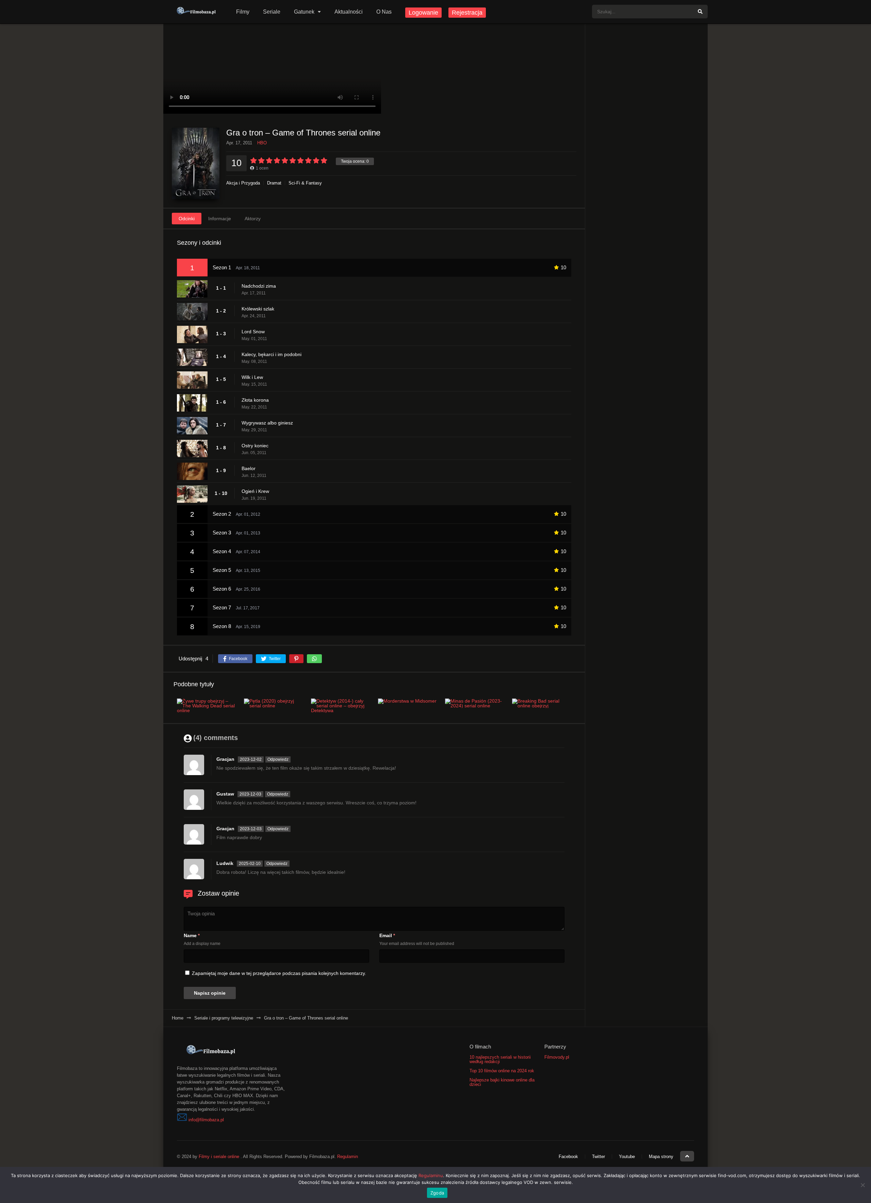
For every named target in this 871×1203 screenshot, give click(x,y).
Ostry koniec (255, 445)
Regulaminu (430, 1175)
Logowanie (423, 12)
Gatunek (304, 12)
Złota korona (255, 400)
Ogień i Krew (255, 491)
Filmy (242, 12)
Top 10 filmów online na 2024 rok (502, 1070)
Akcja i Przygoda (243, 183)
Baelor (249, 468)
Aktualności (348, 12)
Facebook (568, 1156)
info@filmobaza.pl (206, 1119)
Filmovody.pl (556, 1057)
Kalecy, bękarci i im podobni (271, 354)
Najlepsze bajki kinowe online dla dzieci (502, 1082)
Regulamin (347, 1156)
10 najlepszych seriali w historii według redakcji (500, 1059)
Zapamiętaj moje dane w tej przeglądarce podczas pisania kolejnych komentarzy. (279, 973)
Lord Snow (253, 331)
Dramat (274, 183)
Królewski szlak (258, 308)
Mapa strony (661, 1156)
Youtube (627, 1156)
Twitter (598, 1156)
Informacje (219, 218)
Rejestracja (467, 12)
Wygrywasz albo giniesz (267, 423)
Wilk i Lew (252, 377)
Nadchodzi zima (259, 286)
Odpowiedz (278, 759)
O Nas (384, 12)
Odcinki (187, 218)
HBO (262, 142)
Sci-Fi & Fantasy (305, 183)
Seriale (271, 12)
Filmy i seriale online (219, 1156)
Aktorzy (253, 218)
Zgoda (437, 1193)
